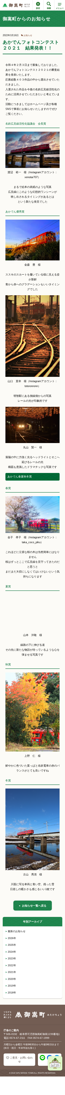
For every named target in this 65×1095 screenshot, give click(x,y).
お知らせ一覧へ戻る (34, 905)
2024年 (12, 951)
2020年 (12, 978)
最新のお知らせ (16, 931)
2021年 (12, 972)
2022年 (12, 965)
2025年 (12, 944)
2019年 (12, 985)
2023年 (12, 958)
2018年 (12, 992)
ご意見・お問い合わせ (21, 1059)
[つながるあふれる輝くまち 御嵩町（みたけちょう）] (16, 5)
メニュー (60, 8)
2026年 (12, 938)
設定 (38, 8)
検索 (49, 8)
